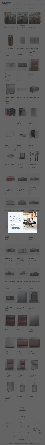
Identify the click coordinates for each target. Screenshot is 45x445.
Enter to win (15, 228)
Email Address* (11, 223)
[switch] (12, 226)
